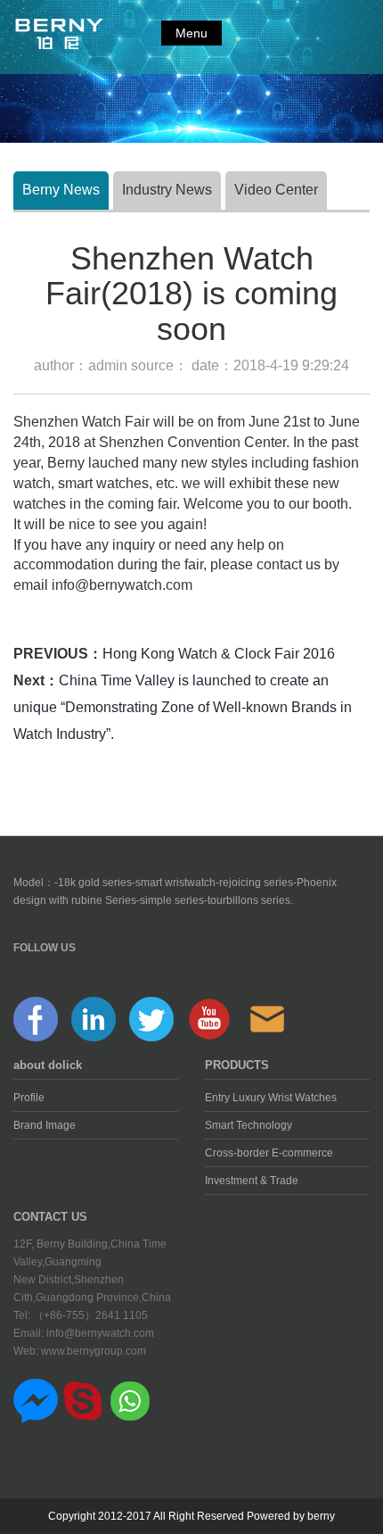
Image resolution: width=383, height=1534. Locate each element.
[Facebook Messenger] (35, 1400)
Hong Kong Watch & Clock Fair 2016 (218, 653)
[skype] (83, 1400)
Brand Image (44, 1125)
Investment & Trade (251, 1180)
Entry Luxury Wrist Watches (271, 1097)
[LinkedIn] (93, 1018)
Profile (29, 1097)
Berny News (61, 189)
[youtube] (209, 1018)
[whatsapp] (130, 1400)
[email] (267, 1018)
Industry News (167, 189)
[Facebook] (35, 1018)
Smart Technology (248, 1125)
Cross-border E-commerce (269, 1153)
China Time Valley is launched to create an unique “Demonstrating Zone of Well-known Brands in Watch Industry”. (182, 707)
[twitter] (151, 1018)
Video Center (276, 189)
